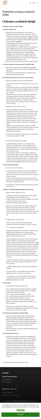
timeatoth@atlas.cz (7, 380)
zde (38, 407)
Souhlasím (21, 415)
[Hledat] (30, 2)
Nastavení (20, 410)
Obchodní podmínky (7, 393)
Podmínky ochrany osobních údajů (11, 395)
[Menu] (37, 3)
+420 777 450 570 (6, 382)
